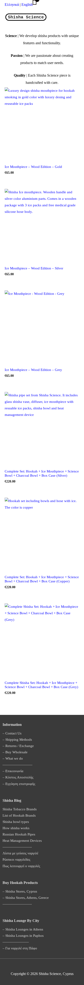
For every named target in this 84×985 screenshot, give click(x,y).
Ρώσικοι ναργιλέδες (16, 859)
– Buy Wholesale (15, 752)
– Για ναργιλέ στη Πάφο (20, 948)
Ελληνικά (12, 4)
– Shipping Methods (17, 739)
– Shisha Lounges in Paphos (23, 935)
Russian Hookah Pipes (19, 834)
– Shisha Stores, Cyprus (20, 891)
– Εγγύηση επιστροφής (19, 784)
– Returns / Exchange (18, 746)
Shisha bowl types (16, 822)
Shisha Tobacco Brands (20, 809)
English (27, 4)
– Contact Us (12, 733)
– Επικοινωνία (13, 771)
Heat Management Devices (22, 840)
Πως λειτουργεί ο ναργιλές (21, 866)
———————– (16, 942)
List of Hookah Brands (19, 815)
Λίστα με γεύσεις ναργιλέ (20, 853)
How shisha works (16, 828)
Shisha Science (26, 17)
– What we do (13, 758)
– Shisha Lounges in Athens (23, 929)
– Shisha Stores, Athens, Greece (26, 898)
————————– (17, 765)
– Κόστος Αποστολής (18, 777)
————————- (17, 847)
